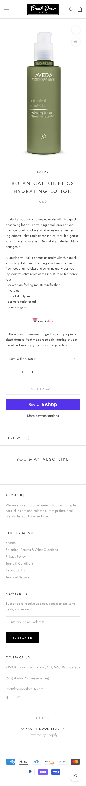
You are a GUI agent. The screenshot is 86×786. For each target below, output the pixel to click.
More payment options (43, 415)
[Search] (71, 9)
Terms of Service (17, 577)
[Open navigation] (6, 9)
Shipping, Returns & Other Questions (32, 549)
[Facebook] (7, 697)
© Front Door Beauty (43, 729)
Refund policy (15, 570)
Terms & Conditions (20, 563)
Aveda (43, 172)
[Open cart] (80, 9)
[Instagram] (18, 697)
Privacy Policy (16, 556)
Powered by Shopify (43, 735)
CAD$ (41, 718)
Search (11, 542)
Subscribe (22, 638)
